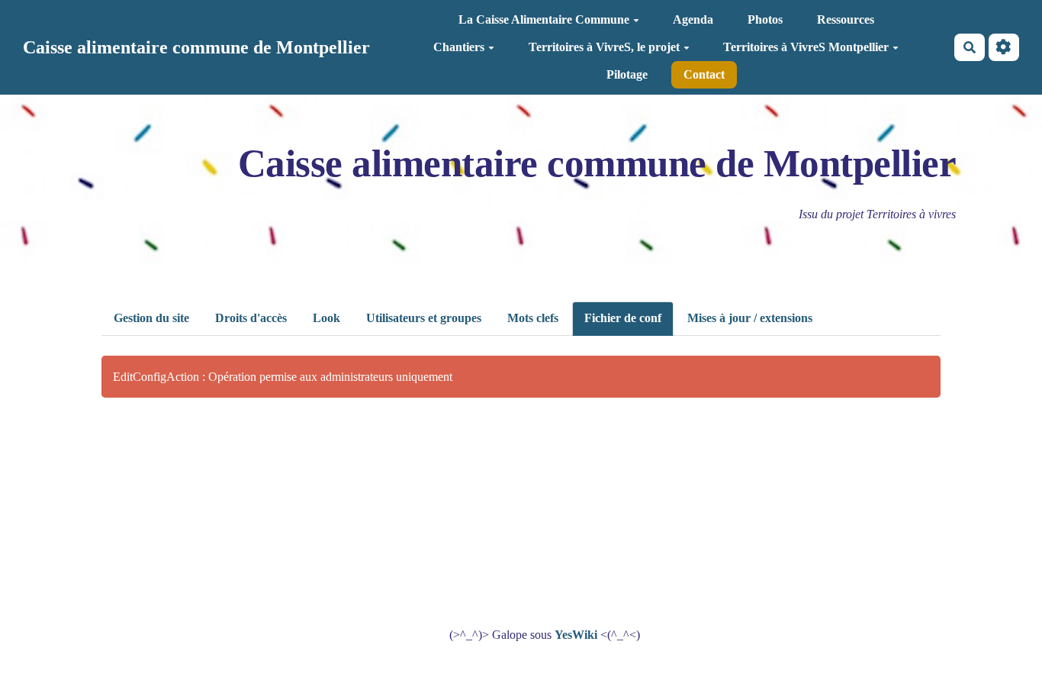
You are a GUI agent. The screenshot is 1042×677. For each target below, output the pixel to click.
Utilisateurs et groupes (423, 317)
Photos (765, 19)
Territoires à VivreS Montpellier (806, 46)
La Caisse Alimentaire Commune (543, 19)
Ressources (845, 19)
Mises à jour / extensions (749, 317)
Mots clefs (532, 317)
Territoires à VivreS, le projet (604, 46)
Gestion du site (151, 317)
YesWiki (576, 634)
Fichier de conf (622, 317)
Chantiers (458, 46)
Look (326, 317)
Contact (704, 74)
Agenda (693, 19)
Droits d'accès (251, 317)
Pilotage (627, 74)
